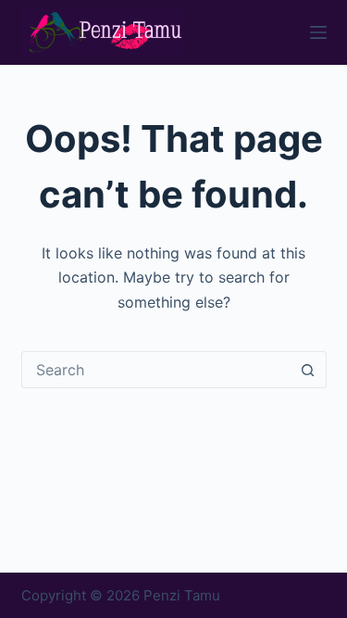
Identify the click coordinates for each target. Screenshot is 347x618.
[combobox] (156, 369)
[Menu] (318, 32)
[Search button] (308, 369)
